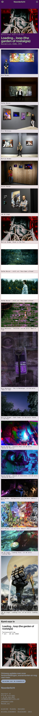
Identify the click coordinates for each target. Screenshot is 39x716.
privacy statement (8, 711)
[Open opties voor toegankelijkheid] (2, 1)
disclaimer (22, 711)
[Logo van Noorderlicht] (19, 2)
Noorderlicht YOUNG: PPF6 (11, 44)
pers (30, 711)
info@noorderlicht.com (10, 699)
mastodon (21, 709)
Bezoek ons (5, 703)
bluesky (13, 709)
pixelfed (4, 709)
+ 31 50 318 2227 (8, 697)
